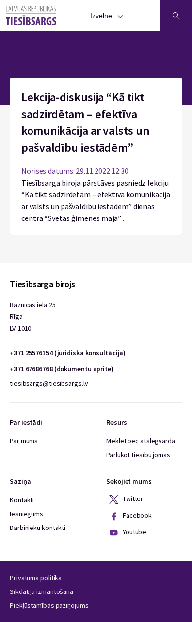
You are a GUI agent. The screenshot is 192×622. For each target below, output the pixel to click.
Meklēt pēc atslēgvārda (140, 440)
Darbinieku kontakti (37, 527)
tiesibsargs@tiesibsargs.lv (49, 383)
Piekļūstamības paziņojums (49, 605)
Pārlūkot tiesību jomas (138, 454)
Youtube (133, 532)
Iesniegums (26, 513)
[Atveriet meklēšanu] (176, 15)
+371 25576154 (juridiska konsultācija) (68, 352)
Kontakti (22, 500)
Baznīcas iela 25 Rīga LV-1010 (32, 316)
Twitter (132, 498)
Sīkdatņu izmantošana (41, 591)
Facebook (136, 515)
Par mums (24, 440)
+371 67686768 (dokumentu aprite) (62, 368)
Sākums (96, 83)
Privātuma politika (36, 577)
